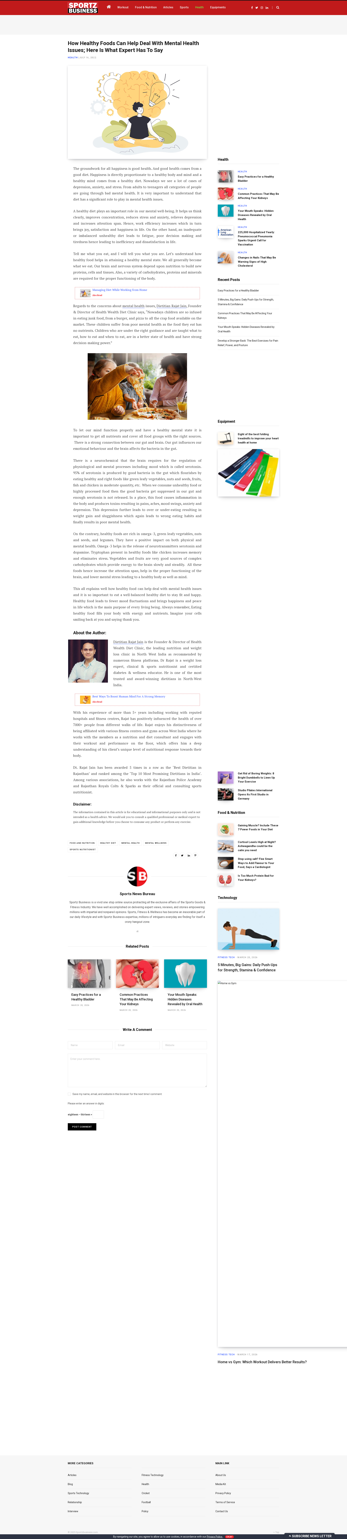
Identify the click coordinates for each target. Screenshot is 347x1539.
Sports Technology (78, 1493)
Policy (145, 1511)
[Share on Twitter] (50, 188)
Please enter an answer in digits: (86, 1103)
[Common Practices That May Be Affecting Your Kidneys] (137, 973)
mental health (133, 306)
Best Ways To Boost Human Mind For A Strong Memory (128, 696)
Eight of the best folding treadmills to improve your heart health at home (258, 438)
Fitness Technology (153, 1475)
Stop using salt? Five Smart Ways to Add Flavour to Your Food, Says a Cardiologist (256, 863)
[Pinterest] (195, 855)
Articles (72, 1475)
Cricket (146, 1493)
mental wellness (156, 843)
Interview (73, 1511)
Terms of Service (225, 1502)
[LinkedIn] (50, 198)
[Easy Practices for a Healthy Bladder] (89, 973)
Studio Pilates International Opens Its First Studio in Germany (255, 794)
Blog (70, 1484)
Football (146, 1502)
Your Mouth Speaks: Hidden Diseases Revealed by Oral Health (185, 999)
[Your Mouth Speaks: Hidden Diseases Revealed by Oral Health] (185, 973)
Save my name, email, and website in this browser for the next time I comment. (117, 1094)
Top (277, 1532)
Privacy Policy (223, 1493)
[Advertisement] (173, 24)
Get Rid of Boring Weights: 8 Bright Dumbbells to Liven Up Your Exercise (256, 777)
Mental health (130, 843)
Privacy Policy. (215, 1536)
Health (73, 57)
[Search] (275, 7)
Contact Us (221, 1511)
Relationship (75, 1502)
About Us (220, 1475)
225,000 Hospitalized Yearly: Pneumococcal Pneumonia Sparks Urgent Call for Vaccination (256, 238)
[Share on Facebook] (50, 179)
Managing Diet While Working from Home (119, 290)
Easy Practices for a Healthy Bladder (256, 178)
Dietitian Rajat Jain (171, 306)
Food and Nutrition (82, 843)
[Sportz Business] (83, 7)
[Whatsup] (50, 208)
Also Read (97, 295)
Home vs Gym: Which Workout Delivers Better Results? (262, 1362)
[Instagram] (50, 217)
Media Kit (220, 1484)
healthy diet (108, 843)
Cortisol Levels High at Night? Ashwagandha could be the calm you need (257, 846)
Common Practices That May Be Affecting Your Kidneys (136, 999)
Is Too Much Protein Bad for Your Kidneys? (256, 878)
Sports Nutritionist (83, 849)
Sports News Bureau (137, 894)
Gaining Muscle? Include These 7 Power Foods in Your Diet (258, 827)
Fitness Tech (226, 957)
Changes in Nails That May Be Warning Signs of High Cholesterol (257, 262)
